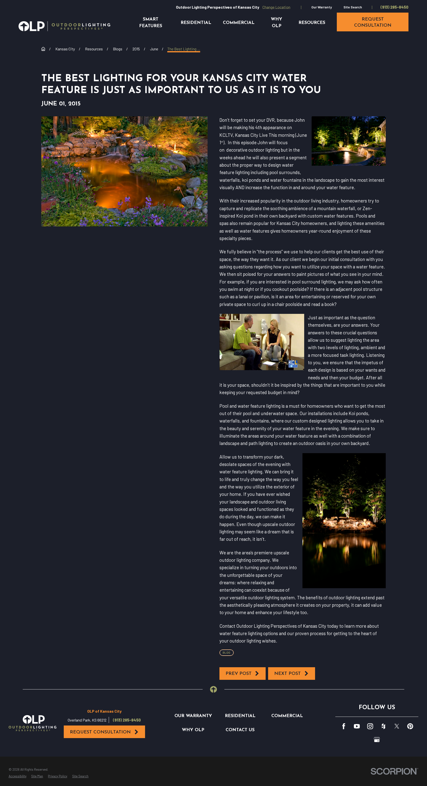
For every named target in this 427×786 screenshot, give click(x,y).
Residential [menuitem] (196, 22)
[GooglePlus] (377, 740)
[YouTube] (357, 726)
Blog (226, 652)
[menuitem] (17, 776)
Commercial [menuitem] (239, 22)
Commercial (287, 716)
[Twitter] (397, 726)
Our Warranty (321, 7)
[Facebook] (344, 726)
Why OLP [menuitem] (276, 22)
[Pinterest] (410, 726)
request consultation (372, 22)
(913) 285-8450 (394, 7)
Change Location (276, 7)
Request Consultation (100, 732)
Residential (240, 716)
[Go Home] (43, 49)
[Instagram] (370, 726)
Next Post (287, 673)
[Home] (64, 26)
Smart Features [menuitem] (150, 22)
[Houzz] (383, 726)
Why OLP (193, 730)
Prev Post (239, 673)
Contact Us (240, 730)
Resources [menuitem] (312, 22)
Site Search (352, 7)
